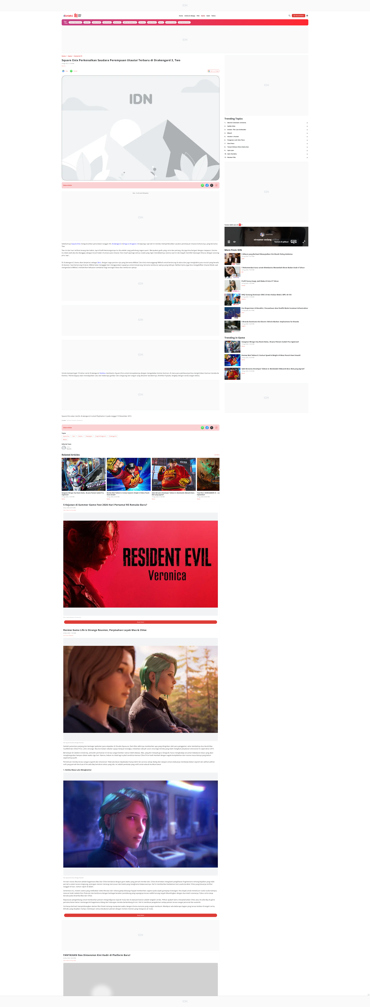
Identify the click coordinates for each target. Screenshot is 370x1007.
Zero (99, 262)
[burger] (307, 16)
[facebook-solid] (207, 185)
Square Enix (75, 244)
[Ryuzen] (64, 448)
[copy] (216, 185)
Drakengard (116, 244)
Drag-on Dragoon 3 (130, 244)
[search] (289, 15)
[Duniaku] (72, 15)
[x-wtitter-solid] (211, 185)
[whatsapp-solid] (202, 185)
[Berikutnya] (220, 469)
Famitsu (103, 373)
